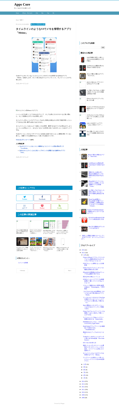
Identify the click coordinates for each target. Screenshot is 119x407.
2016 (83, 250)
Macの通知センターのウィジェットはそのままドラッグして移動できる (93, 307)
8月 (84, 369)
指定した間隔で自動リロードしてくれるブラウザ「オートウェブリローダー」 (93, 237)
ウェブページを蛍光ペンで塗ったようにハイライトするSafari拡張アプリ (93, 359)
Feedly (59, 208)
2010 (83, 392)
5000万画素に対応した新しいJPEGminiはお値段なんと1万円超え (95, 59)
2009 (83, 395)
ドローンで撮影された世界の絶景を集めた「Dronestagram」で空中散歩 (94, 287)
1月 (84, 378)
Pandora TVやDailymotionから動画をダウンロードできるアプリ (96, 108)
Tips (48, 13)
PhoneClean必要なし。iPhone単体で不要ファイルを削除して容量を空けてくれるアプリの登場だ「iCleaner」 (96, 203)
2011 (83, 389)
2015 (83, 252)
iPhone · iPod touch (27, 13)
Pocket (42, 208)
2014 (83, 381)
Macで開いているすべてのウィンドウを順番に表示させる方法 (95, 133)
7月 (84, 372)
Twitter (24, 199)
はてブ (24, 206)
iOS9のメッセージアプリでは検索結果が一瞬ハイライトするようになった (93, 281)
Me (53, 13)
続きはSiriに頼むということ (91, 276)
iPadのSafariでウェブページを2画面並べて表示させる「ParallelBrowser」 (94, 327)
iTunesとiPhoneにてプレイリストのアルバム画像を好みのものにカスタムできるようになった (93, 259)
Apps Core (22, 4)
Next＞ (70, 270)
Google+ (59, 199)
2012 (83, 386)
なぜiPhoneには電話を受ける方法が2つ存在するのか (97, 164)
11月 (84, 364)
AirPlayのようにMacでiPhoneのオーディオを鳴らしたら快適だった (95, 116)
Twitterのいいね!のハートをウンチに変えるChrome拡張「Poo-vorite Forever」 (93, 338)
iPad (37, 13)
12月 (84, 255)
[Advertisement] (30, 97)
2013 (83, 384)
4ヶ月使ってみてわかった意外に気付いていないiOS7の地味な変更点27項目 (95, 92)
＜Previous (22, 270)
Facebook (42, 199)
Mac (42, 13)
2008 (83, 397)
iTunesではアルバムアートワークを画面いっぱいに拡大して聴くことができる (94, 313)
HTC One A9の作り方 (89, 342)
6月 (84, 375)
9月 (84, 367)
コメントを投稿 (23, 262)
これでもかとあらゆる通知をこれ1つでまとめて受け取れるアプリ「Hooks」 (94, 293)
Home (17, 13)
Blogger (62, 403)
